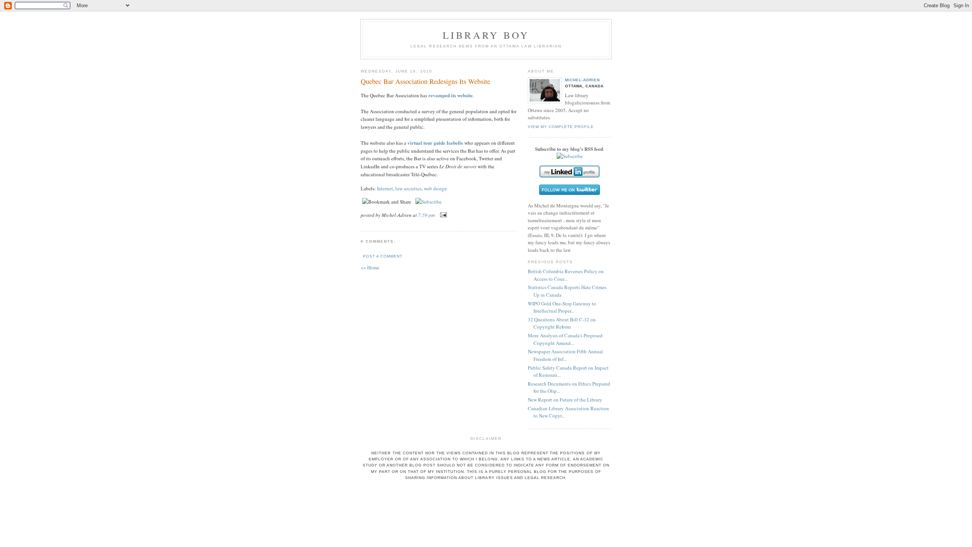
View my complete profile (561, 127)
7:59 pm (426, 215)
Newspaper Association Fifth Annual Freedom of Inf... (565, 355)
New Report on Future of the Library (565, 399)
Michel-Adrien (582, 80)
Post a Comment (382, 256)
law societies (408, 188)
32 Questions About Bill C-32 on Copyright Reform (562, 323)
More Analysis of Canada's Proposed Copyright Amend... (565, 339)
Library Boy (486, 34)
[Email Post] (442, 215)
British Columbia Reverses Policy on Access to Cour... (566, 275)
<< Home (370, 267)
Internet (385, 188)
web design (435, 188)
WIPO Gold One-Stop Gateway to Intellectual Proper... (562, 307)
